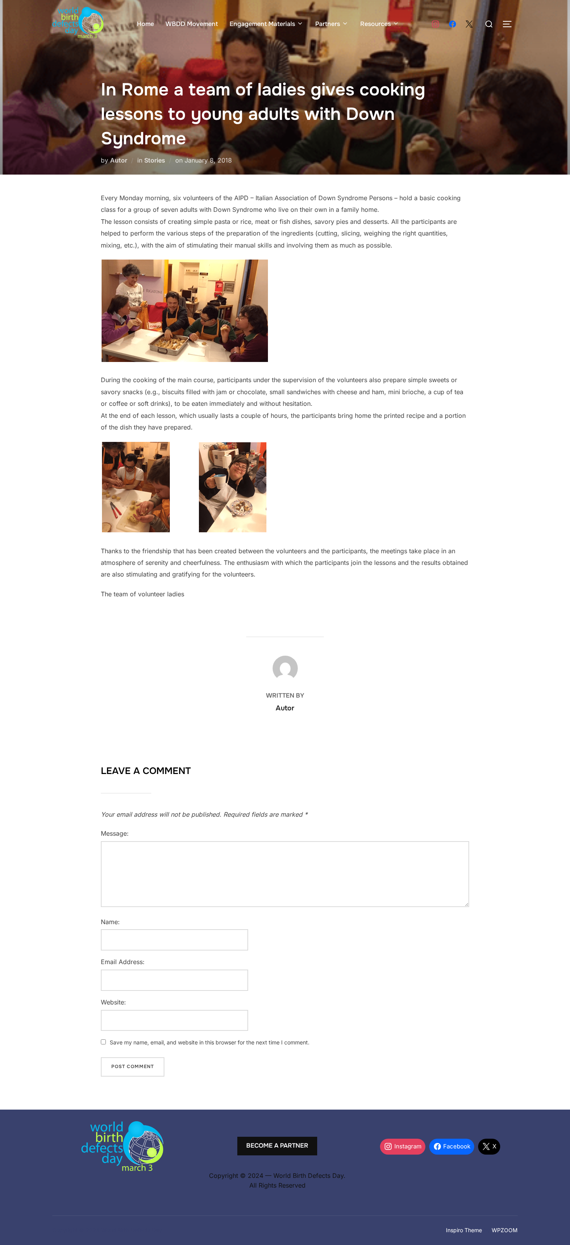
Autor (118, 160)
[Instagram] (435, 24)
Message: (115, 833)
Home (145, 24)
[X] (469, 24)
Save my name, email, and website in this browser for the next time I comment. (209, 1042)
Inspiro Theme (464, 1230)
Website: (113, 1002)
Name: (110, 922)
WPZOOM (505, 1230)
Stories (154, 160)
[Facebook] (452, 24)
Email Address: (123, 962)
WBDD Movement (192, 24)
